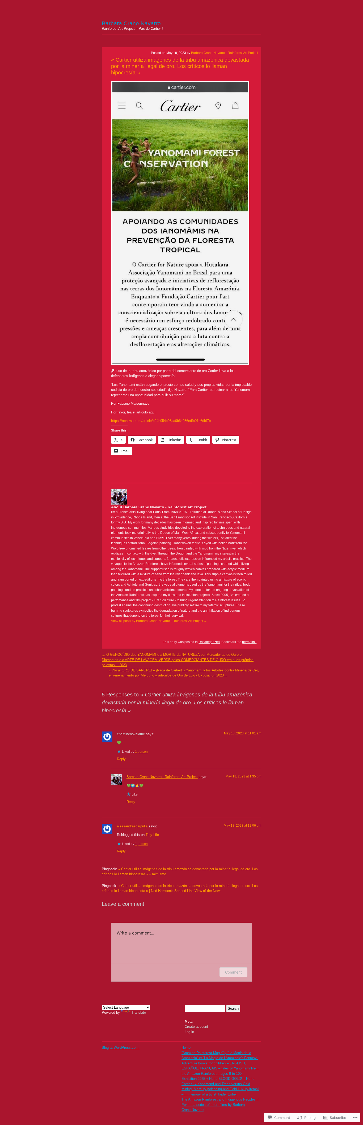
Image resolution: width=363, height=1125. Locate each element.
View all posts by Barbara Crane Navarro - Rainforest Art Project (159, 621)
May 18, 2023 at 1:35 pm (243, 776)
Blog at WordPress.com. (121, 1048)
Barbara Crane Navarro (131, 23)
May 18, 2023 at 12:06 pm (242, 825)
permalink (249, 642)
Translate (139, 1012)
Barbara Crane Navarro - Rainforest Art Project (224, 53)
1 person (141, 752)
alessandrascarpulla (132, 826)
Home (186, 1048)
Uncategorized (209, 642)
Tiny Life (152, 835)
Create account (196, 1027)
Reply (121, 759)
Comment (233, 972)
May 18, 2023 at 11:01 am (242, 733)
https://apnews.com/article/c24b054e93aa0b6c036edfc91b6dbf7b (161, 421)
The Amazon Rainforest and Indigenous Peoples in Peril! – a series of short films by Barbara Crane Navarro (220, 1104)
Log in (189, 1032)
